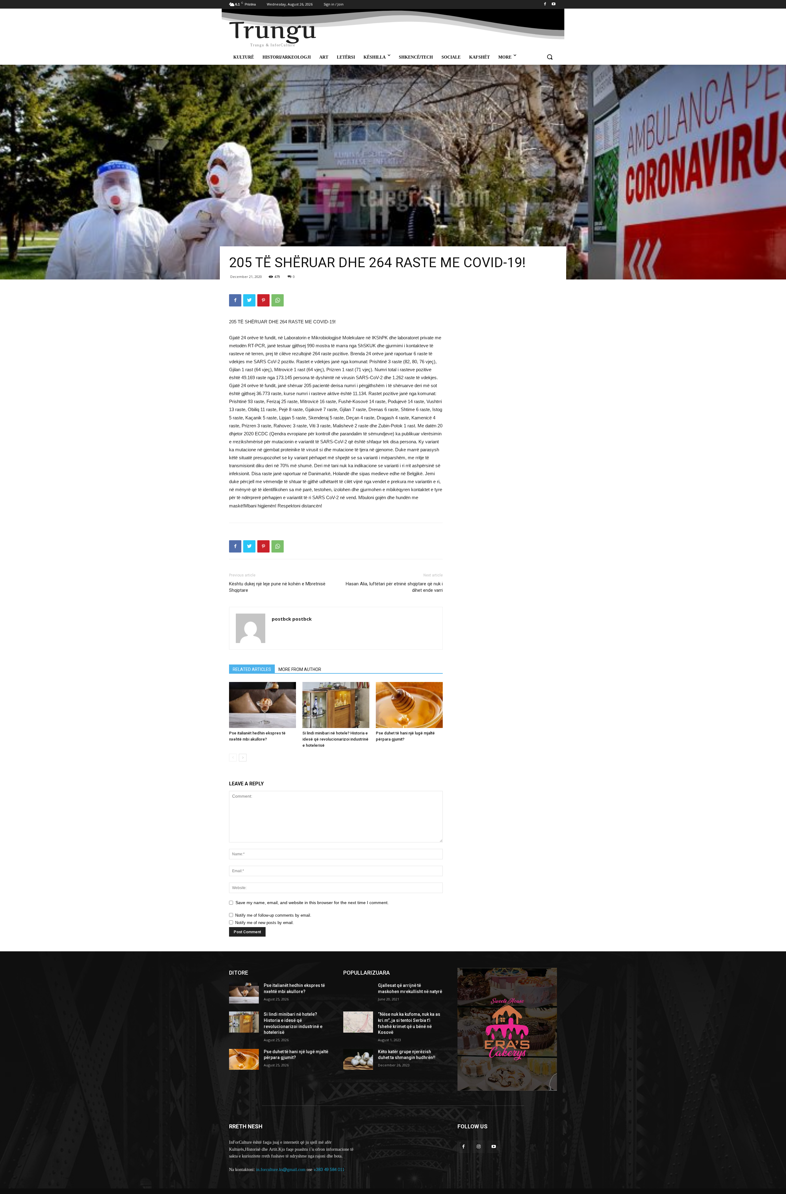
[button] (549, 57)
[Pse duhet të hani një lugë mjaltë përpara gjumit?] (409, 705)
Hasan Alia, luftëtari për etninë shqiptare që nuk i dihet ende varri (394, 587)
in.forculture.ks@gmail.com (280, 1169)
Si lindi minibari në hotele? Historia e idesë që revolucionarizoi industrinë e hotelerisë (335, 739)
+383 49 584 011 (328, 1169)
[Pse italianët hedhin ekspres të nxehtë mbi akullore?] (262, 705)
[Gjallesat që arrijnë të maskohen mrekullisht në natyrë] (358, 993)
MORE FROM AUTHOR (299, 669)
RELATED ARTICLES (252, 669)
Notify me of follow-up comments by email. (273, 915)
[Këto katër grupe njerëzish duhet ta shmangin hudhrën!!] (358, 1059)
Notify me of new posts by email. (264, 922)
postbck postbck (292, 619)
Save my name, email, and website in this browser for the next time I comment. (312, 902)
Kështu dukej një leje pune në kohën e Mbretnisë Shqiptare (277, 587)
